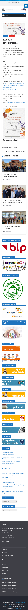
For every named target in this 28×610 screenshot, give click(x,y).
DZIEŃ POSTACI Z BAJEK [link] (10, 147)
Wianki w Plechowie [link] (6, 477)
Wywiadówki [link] (5, 567)
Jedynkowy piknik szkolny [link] (8, 482)
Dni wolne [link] (4, 552)
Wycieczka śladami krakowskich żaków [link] (10, 176)
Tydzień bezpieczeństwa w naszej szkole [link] (11, 461)
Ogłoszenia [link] (12, 36)
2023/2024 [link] (6, 36)
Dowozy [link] (4, 564)
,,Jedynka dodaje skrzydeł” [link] (8, 454)
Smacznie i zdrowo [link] (6, 489)
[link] (26, 6)
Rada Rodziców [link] (5, 570)
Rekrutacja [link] (4, 573)
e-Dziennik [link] (4, 549)
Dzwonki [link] (4, 546)
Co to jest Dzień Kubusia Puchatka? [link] (11, 227)
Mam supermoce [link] (6, 468)
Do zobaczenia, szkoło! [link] (7, 452)
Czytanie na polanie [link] (6, 471)
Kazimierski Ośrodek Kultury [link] (9, 588)
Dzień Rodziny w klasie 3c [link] (8, 480)
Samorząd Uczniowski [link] (7, 555)
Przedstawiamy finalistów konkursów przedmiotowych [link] (13, 201)
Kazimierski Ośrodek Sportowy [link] (9, 585)
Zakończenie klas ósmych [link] (8, 463)
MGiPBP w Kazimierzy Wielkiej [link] (9, 592)
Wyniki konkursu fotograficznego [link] (15, 151)
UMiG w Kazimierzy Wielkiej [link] (9, 582)
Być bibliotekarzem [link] (6, 466)
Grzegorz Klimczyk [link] (17, 46)
